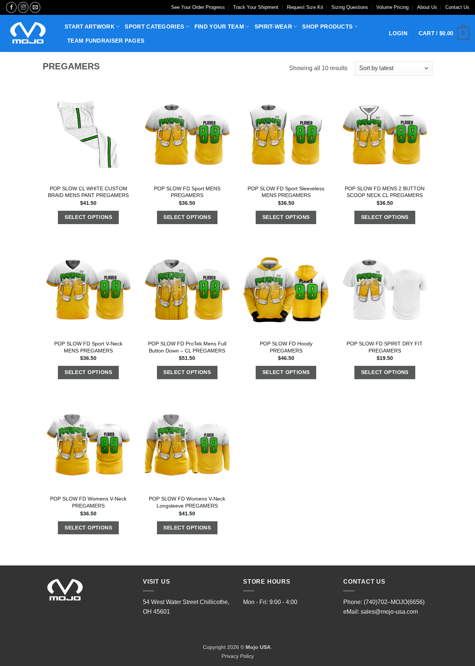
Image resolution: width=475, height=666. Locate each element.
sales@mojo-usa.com (389, 611)
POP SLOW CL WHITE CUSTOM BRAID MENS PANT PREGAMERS (88, 192)
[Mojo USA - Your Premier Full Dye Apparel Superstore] (29, 33)
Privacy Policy (238, 656)
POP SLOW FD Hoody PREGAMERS (286, 347)
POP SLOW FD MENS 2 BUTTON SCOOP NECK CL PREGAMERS (385, 192)
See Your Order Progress (198, 7)
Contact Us (457, 7)
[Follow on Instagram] (23, 7)
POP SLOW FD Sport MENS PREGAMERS (187, 192)
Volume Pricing (392, 7)
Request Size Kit (305, 7)
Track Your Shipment (255, 7)
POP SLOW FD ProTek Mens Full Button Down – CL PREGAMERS (187, 347)
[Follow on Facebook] (11, 7)
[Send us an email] (35, 7)
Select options (88, 217)
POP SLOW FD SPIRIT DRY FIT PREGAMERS (385, 347)
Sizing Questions (349, 7)
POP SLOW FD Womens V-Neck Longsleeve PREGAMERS (187, 502)
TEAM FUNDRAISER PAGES (105, 40)
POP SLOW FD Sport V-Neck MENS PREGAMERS (88, 347)
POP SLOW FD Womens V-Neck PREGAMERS (88, 502)
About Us (427, 7)
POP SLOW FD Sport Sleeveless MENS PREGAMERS (286, 192)
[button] (444, 33)
